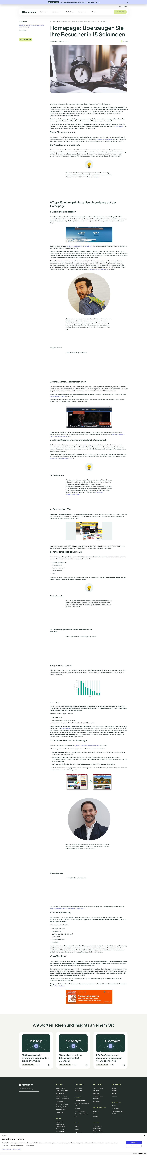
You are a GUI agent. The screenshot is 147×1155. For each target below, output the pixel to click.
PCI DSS (114, 1114)
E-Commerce (78, 1106)
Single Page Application (62, 1106)
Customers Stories (98, 1088)
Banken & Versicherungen (82, 1103)
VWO (94, 1114)
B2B (76, 1116)
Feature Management (62, 1090)
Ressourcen (82, 12)
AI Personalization (61, 1109)
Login (119, 6)
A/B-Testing (59, 1122)
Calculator (96, 1098)
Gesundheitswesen (80, 1100)
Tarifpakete (69, 12)
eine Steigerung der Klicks (58, 396)
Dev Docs (96, 1093)
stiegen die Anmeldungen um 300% (61, 458)
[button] (125, 6)
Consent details (6, 1149)
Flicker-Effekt (65, 728)
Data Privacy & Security (62, 1104)
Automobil (77, 1108)
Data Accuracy (60, 1101)
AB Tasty (95, 1116)
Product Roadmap (98, 1096)
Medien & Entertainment (81, 1114)
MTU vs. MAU (78, 1090)
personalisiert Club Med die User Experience (81, 246)
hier (98, 177)
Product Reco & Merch (62, 1098)
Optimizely (96, 1111)
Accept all (134, 1142)
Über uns (114, 1088)
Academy (96, 1090)
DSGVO (114, 1106)
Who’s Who (96, 1101)
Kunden (94, 12)
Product (77, 1129)
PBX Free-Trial (60, 1093)
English (4, 1135)
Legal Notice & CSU (117, 1111)
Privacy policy (17, 1149)
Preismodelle (78, 1088)
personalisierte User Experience (98, 269)
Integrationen (59, 1112)
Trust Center (115, 1108)
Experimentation (60, 1088)
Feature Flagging (60, 1129)
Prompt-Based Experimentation (60, 1125)
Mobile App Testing (61, 1096)
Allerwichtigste (88, 445)
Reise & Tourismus (80, 1111)
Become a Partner (98, 1131)
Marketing (77, 1126)
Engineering (78, 1132)
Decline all (134, 1146)
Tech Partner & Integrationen (97, 1127)
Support (114, 1096)
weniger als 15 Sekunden (105, 139)
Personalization (60, 1131)
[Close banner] (127, 2)
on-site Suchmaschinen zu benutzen (87, 745)
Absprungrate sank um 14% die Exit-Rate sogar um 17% (68, 908)
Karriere (114, 1090)
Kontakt (114, 1093)
